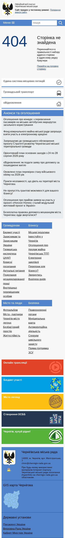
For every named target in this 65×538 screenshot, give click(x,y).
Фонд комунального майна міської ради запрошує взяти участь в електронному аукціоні (32, 133)
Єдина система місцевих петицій (24, 81)
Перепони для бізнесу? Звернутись (36, 270)
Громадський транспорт (18, 92)
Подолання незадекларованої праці (13, 279)
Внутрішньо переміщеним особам (11, 292)
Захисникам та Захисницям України (11, 240)
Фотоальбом (10, 310)
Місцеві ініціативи (38, 232)
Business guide (37, 279)
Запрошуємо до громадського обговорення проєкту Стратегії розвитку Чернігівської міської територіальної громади (31, 144)
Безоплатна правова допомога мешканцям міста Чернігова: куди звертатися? (32, 213)
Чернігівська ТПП (38, 253)
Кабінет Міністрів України (17, 533)
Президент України (14, 524)
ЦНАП (7, 258)
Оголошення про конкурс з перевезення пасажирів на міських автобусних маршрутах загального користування (29, 122)
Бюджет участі (11, 232)
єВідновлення (12, 102)
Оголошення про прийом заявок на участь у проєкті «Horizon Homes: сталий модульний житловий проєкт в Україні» (29, 203)
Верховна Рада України (17, 528)
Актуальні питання (14, 270)
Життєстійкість (11, 335)
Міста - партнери (13, 314)
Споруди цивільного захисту (34, 339)
